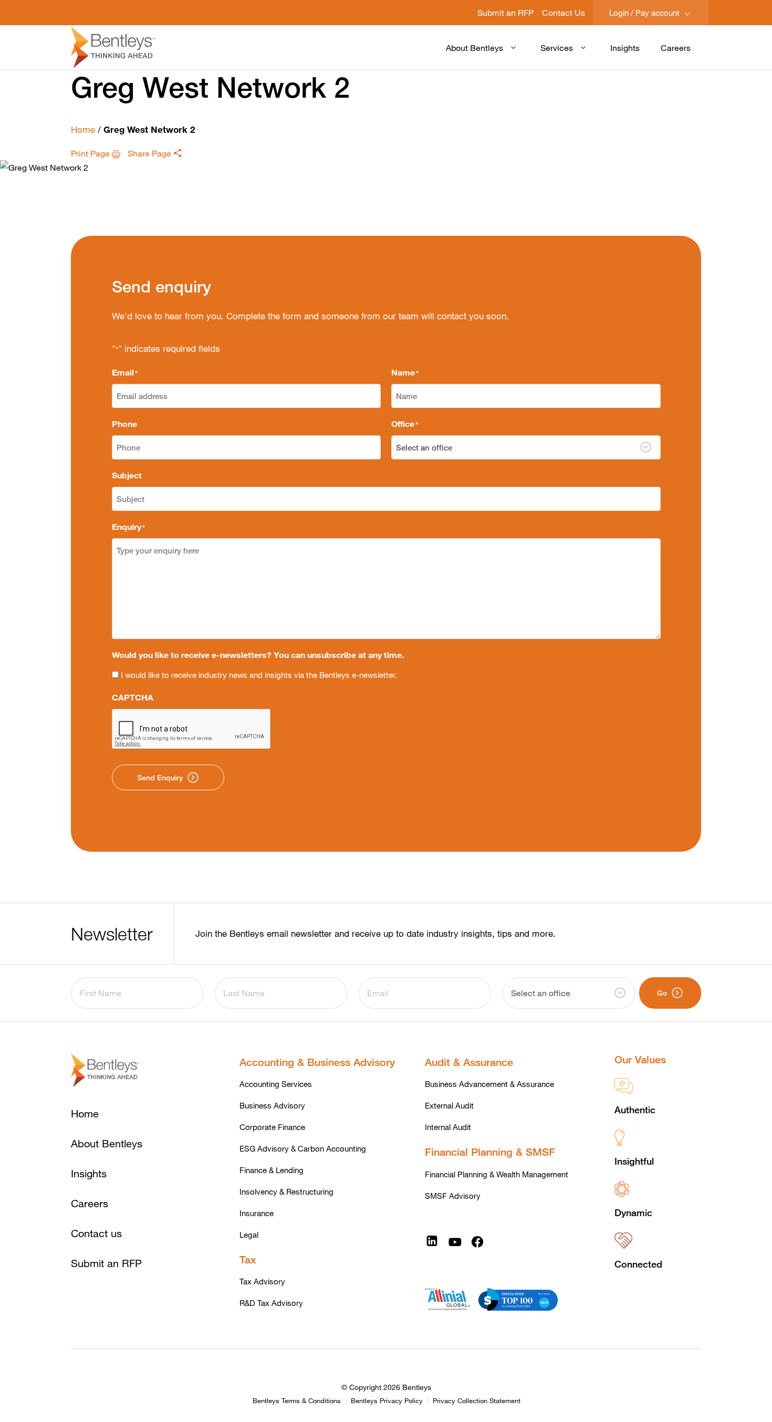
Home (83, 129)
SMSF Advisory (453, 1195)
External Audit (449, 1105)
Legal (248, 1234)
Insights (625, 48)
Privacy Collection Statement (476, 1401)
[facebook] (477, 1241)
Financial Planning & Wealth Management (496, 1174)
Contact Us (563, 12)
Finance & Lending (271, 1170)
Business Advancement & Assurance (489, 1084)
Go (662, 992)
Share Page (150, 153)
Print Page (91, 153)
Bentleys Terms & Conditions (297, 1401)
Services (556, 48)
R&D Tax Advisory (271, 1303)
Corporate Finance (272, 1127)
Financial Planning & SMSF (490, 1152)
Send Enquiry (160, 777)
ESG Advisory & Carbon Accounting (302, 1148)
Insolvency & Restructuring (286, 1191)
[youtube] (454, 1241)
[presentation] (192, 729)
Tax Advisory (262, 1281)
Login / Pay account (645, 12)
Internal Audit (448, 1127)
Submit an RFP (505, 12)
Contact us (96, 1233)
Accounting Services (275, 1084)
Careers (676, 48)
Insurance (256, 1213)
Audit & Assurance (469, 1062)
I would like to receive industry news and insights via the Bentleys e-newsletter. (259, 674)
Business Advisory (272, 1105)
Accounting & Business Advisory (317, 1062)
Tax (247, 1259)
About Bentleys (474, 48)
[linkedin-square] (432, 1241)
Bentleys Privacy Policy (387, 1401)
